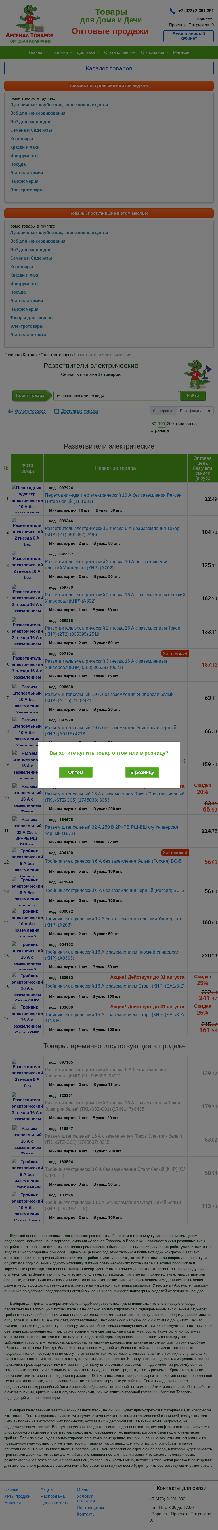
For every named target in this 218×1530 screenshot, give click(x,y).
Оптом (75, 772)
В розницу (142, 772)
